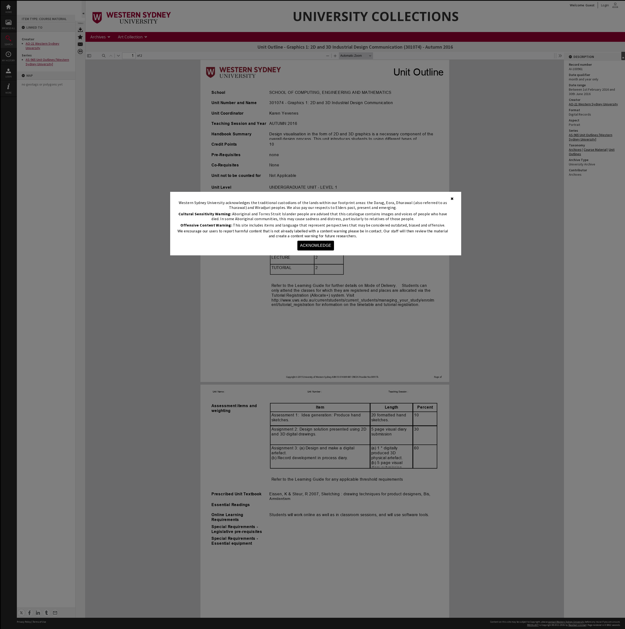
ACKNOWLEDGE (315, 245)
